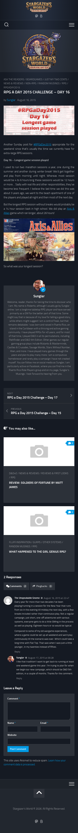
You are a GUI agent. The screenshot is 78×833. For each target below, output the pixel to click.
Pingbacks (43, 586)
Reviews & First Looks (54, 473)
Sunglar (11, 100)
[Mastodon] (36, 16)
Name (11, 722)
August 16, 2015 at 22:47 (56, 598)
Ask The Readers (14, 79)
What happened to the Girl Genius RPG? (37, 551)
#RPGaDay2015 (42, 144)
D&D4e (13, 473)
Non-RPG (31, 83)
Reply (17, 651)
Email (44, 722)
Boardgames (34, 79)
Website (12, 735)
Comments (18, 586)
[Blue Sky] (41, 16)
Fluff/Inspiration (20, 542)
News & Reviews (13, 83)
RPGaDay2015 (12, 87)
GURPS (37, 542)
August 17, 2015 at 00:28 (41, 657)
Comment (13, 698)
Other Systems (52, 542)
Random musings (49, 83)
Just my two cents (56, 79)
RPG (64, 83)
